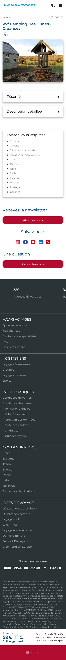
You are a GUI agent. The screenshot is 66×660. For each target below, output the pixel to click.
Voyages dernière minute (25, 154)
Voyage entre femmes (18, 530)
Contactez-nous (33, 264)
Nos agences (11, 330)
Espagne (15, 178)
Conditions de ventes (17, 397)
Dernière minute (14, 535)
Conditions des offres (17, 403)
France (6, 17)
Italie (13, 168)
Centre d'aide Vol (14, 414)
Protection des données (19, 419)
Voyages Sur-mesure (17, 364)
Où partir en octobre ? (17, 514)
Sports (7, 380)
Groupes (8, 369)
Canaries (15, 191)
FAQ (5, 341)
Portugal (15, 187)
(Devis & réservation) (33, 652)
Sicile (13, 173)
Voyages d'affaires (14, 375)
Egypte (8, 469)
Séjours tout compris (22, 150)
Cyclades (15, 164)
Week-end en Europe (17, 546)
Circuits (14, 145)
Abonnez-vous (33, 220)
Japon (7, 464)
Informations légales (16, 408)
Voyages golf (11, 519)
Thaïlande (9, 486)
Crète (13, 159)
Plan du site (10, 430)
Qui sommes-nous (15, 325)
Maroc (7, 475)
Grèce (6, 453)
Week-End (10, 525)
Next (59, 60)
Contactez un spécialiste (19, 336)
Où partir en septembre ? (20, 508)
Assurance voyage (15, 436)
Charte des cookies (15, 425)
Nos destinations (14, 347)
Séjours (14, 141)
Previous (7, 60)
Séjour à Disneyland (16, 541)
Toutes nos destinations (19, 491)
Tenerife (14, 182)
